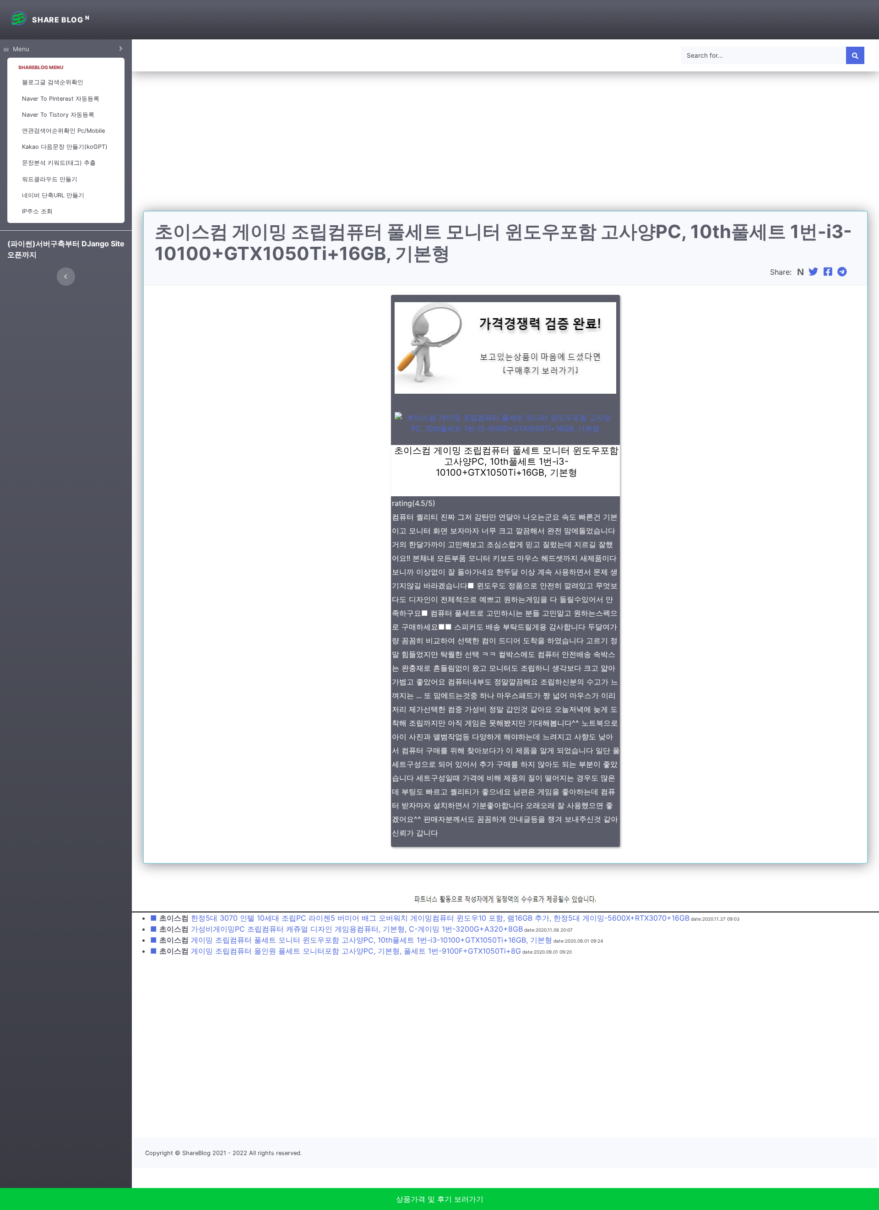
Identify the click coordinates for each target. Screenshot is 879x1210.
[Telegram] (843, 272)
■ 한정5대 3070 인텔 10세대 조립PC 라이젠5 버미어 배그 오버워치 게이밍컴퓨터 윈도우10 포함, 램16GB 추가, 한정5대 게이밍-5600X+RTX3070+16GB (419, 917)
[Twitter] (814, 272)
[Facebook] (829, 272)
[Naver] (801, 272)
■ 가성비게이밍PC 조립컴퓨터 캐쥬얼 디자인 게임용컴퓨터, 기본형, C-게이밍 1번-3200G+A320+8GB (336, 928)
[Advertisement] (505, 146)
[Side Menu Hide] (66, 276)
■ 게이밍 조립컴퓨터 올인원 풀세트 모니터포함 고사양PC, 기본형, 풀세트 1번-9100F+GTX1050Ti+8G (335, 950)
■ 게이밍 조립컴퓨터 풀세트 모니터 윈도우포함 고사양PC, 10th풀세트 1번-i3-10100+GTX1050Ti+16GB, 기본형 (351, 939)
